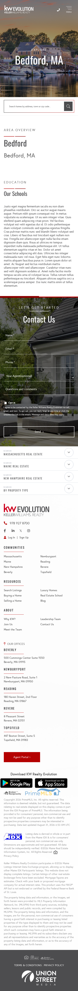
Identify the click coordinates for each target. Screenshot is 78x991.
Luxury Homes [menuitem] (48, 590)
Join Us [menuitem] (8, 624)
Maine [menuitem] (7, 561)
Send (38, 431)
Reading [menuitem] (45, 561)
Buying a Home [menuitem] (13, 595)
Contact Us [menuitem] (47, 624)
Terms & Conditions (28, 965)
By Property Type (16, 490)
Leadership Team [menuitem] (50, 619)
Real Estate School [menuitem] (51, 595)
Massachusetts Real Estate (23, 454)
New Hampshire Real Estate (23, 478)
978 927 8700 (20, 523)
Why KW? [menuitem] (9, 619)
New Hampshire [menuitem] (13, 566)
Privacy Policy (11, 855)
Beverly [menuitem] (8, 572)
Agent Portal (20, 757)
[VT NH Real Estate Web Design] (39, 977)
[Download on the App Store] (51, 783)
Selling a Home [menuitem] (13, 600)
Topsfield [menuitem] (46, 572)
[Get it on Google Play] (16, 783)
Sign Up (23, 537)
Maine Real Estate (16, 466)
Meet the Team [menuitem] (13, 629)
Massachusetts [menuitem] (13, 556)
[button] (68, 106)
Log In (11, 537)
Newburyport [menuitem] (48, 556)
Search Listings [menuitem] (13, 590)
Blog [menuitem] (43, 600)
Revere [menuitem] (44, 566)
